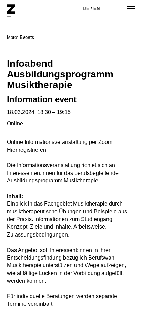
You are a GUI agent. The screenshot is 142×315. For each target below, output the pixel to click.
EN (96, 8)
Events (27, 37)
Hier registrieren (26, 150)
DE (86, 8)
